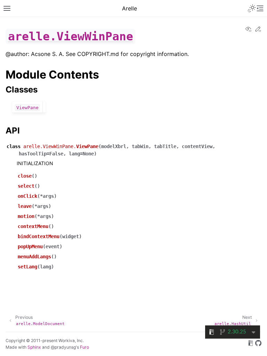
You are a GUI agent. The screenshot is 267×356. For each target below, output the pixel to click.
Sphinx (34, 347)
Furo (84, 347)
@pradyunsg (63, 347)
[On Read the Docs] (251, 344)
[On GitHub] (258, 344)
